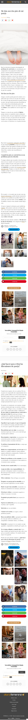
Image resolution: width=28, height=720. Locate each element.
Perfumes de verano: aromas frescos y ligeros (20, 305)
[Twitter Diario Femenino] (17, 349)
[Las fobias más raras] (7, 256)
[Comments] (12, 20)
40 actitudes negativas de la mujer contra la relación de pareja (6, 572)
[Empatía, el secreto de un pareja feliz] (7, 267)
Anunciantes (14, 708)
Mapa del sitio (14, 710)
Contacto (14, 706)
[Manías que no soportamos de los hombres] (21, 256)
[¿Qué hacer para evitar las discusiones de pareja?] (7, 248)
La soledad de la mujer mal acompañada (7, 564)
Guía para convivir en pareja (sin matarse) (20, 246)
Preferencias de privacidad (12, 340)
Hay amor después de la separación (20, 599)
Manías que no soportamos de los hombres (19, 254)
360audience (17, 718)
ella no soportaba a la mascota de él (16, 79)
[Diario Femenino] (14, 2)
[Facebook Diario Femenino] (8, 349)
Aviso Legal (14, 704)
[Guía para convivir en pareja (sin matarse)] (21, 248)
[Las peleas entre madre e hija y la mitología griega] (7, 601)
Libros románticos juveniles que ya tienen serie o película (8, 321)
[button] (3, 2)
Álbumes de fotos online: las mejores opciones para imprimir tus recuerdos (8, 304)
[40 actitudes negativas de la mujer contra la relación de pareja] (7, 574)
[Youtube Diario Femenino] (20, 349)
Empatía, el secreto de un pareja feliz (6, 265)
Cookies (13, 700)
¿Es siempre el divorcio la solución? (20, 582)
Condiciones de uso (20, 340)
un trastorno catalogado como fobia (16, 143)
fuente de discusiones (6, 196)
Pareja (23, 221)
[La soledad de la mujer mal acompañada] (7, 566)
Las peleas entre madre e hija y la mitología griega (7, 599)
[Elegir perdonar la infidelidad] (21, 566)
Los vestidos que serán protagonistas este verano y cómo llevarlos (20, 320)
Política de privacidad (14, 702)
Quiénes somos (14, 697)
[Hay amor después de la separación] (21, 601)
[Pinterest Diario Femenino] (11, 349)
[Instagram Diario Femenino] (14, 349)
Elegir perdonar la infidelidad (19, 564)
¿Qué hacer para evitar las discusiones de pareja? (7, 246)
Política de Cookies (6, 342)
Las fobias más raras (6, 255)
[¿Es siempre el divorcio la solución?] (21, 584)
